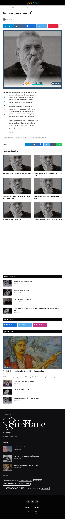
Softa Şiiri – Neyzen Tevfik (21, 290)
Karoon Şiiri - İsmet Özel (22, 137)
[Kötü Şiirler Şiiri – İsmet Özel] (17, 210)
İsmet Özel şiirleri (8, 137)
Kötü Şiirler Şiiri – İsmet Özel (12, 220)
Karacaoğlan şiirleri (15, 487)
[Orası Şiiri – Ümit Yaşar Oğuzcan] (7, 283)
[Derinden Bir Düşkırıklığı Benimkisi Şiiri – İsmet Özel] (48, 186)
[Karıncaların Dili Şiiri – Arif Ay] (7, 301)
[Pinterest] (4, 110)
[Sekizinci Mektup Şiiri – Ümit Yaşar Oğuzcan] (7, 400)
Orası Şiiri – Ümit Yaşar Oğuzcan (23, 281)
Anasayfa (28, 507)
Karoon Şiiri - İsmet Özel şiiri (38, 137)
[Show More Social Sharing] (60, 26)
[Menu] (5, 3)
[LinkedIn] (4, 105)
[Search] (60, 3)
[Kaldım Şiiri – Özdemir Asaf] (7, 392)
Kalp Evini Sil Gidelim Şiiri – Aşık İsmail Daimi (26, 456)
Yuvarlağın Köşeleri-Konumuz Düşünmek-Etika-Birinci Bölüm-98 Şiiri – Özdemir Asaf (37, 309)
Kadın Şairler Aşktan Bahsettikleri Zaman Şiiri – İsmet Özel (16, 197)
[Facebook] (4, 97)
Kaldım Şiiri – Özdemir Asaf (21, 389)
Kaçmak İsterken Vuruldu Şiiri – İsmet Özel (48, 220)
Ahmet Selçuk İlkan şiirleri (25, 480)
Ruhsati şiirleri (37, 480)
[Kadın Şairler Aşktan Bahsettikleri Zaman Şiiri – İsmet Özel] (17, 186)
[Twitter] (4, 101)
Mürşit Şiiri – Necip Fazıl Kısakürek (24, 381)
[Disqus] (32, 247)
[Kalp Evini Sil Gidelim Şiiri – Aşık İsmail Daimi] (7, 458)
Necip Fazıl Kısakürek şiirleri (34, 488)
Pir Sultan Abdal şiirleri (37, 484)
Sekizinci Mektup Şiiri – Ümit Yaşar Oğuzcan (26, 398)
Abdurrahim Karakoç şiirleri (11, 480)
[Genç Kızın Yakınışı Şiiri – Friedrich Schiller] (7, 467)
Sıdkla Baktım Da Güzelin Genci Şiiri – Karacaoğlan (23, 371)
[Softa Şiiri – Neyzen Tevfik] (7, 292)
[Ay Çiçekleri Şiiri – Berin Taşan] (7, 449)
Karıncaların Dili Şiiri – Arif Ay (22, 299)
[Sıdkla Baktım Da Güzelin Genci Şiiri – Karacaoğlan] (32, 352)
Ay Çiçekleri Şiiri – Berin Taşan (22, 447)
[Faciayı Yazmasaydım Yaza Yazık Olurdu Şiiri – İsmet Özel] (48, 163)
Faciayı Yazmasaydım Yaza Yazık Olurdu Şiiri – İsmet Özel (48, 174)
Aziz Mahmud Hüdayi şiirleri (16, 484)
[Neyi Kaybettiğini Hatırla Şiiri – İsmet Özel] (17, 163)
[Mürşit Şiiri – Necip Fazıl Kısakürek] (7, 383)
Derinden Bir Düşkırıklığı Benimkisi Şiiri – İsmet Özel (47, 197)
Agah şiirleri (45, 488)
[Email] (4, 114)
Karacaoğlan (7, 367)
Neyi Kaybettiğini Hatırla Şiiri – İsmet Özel (17, 173)
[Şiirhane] (32, 2)
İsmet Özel (9, 19)
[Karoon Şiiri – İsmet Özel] (32, 59)
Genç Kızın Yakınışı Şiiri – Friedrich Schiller (26, 465)
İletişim (37, 507)
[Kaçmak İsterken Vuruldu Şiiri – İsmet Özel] (48, 210)
